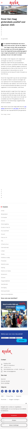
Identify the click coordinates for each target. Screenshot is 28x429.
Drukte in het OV (5, 227)
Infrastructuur (5, 244)
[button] (1, 2)
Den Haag (3, 114)
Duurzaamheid (5, 230)
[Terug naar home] (15, 2)
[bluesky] (2, 391)
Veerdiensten (4, 284)
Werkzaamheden (5, 291)
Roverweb (3, 399)
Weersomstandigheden (7, 294)
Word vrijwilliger (5, 383)
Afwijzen (14, 420)
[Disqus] (14, 134)
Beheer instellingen (14, 425)
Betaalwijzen (4, 214)
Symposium (4, 274)
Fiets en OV (4, 237)
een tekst (15, 108)
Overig (2, 254)
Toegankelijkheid (5, 281)
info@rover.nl (7, 367)
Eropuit (3, 234)
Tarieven (3, 277)
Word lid (3, 379)
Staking (3, 267)
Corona (3, 220)
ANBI (2, 396)
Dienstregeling (5, 224)
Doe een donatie (5, 381)
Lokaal (8, 114)
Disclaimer (18, 396)
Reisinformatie (5, 264)
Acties (2, 210)
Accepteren (14, 415)
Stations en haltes (6, 271)
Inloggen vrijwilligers (14, 399)
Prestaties (3, 261)
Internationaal (5, 247)
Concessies (4, 217)
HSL (2, 240)
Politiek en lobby (5, 257)
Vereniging (3, 287)
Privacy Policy (9, 396)
